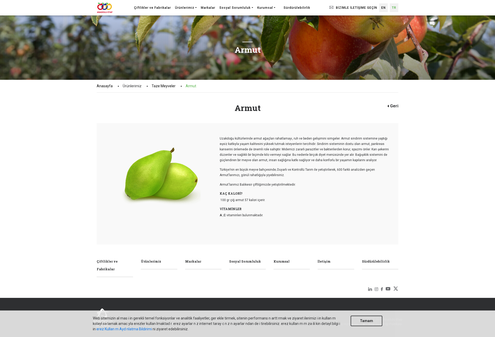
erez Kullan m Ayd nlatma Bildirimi (124, 329)
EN (383, 8)
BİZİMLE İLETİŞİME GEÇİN (356, 8)
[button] (279, 5)
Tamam (366, 321)
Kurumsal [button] (265, 8)
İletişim (324, 261)
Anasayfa (105, 86)
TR (394, 8)
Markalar (193, 261)
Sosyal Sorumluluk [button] (235, 8)
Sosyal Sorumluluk (245, 261)
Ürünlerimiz (151, 261)
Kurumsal (282, 261)
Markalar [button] (208, 8)
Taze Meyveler (164, 86)
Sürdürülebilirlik (376, 261)
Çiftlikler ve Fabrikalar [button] (152, 8)
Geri (394, 105)
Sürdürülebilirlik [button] (297, 8)
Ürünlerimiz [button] (184, 8)
